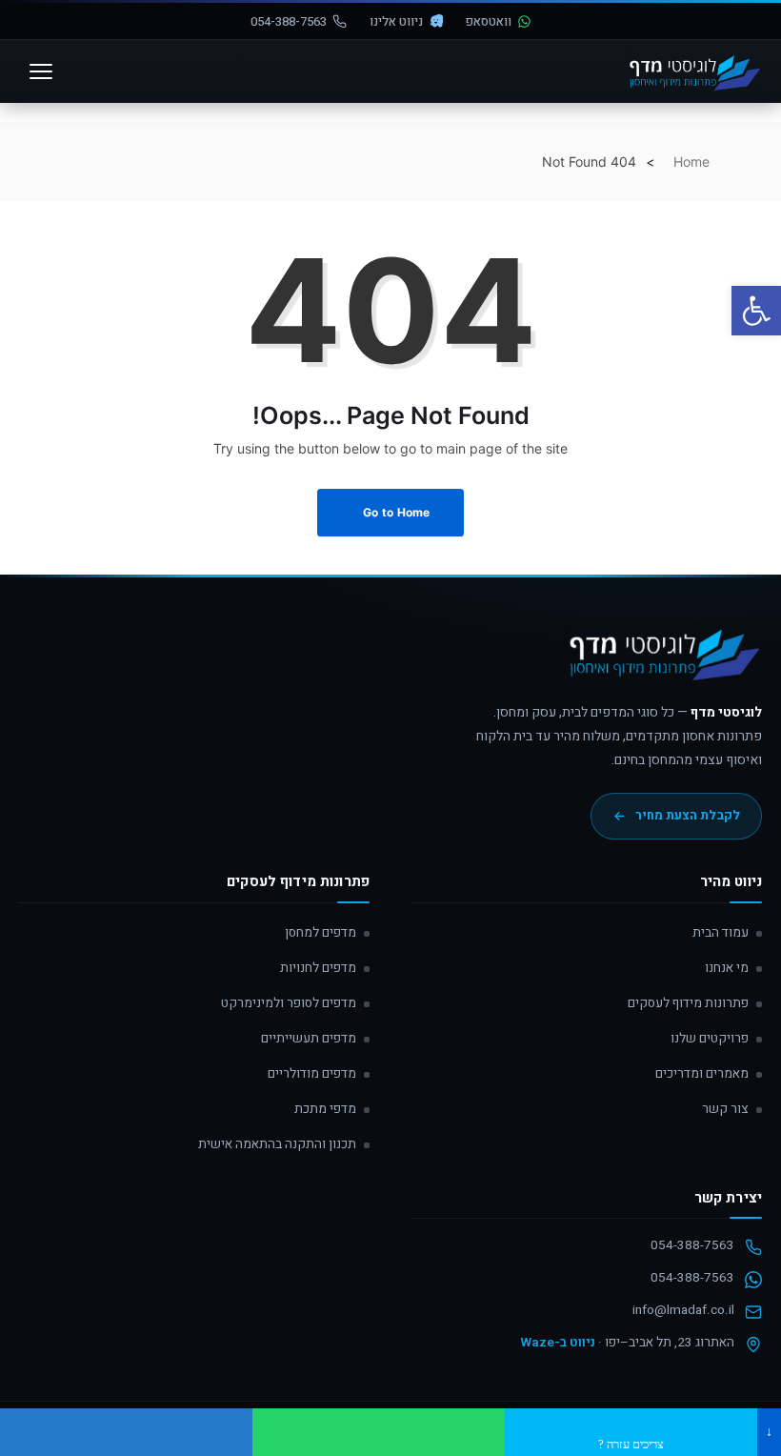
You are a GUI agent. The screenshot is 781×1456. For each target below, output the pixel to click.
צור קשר (725, 1109)
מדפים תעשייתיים (308, 1038)
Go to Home (395, 512)
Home (691, 161)
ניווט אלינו (396, 21)
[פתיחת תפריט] (41, 71)
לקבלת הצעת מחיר (687, 815)
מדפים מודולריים (312, 1073)
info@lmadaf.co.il (683, 1310)
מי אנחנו (727, 968)
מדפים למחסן (320, 932)
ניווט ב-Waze (557, 1342)
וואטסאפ (488, 21)
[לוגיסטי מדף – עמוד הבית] (692, 71)
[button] (756, 310)
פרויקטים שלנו (710, 1038)
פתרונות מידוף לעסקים (688, 1003)
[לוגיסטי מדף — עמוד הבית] (661, 661)
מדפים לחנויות (318, 968)
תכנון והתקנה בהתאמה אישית (277, 1144)
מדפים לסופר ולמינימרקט (288, 1003)
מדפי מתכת (325, 1109)
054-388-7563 (288, 21)
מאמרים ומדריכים (702, 1073)
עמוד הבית (720, 932)
